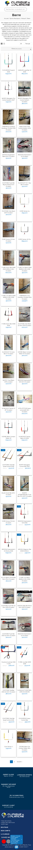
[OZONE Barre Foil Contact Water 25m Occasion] (24, 737)
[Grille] (1, 43)
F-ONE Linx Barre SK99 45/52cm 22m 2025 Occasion (8, 297)
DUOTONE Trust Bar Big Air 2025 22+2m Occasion (8, 184)
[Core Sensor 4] (8, 737)
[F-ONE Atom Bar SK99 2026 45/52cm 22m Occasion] (8, 258)
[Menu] (1, 3)
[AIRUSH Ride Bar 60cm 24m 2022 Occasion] (24, 596)
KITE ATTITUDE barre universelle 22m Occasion (24, 410)
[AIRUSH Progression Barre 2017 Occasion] (8, 145)
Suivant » (19, 761)
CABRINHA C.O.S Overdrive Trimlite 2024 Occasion (24, 297)
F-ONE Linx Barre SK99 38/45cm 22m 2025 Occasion (24, 269)
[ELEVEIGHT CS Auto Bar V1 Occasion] (8, 342)
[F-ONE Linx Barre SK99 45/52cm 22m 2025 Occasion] (8, 286)
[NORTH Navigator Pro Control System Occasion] (24, 88)
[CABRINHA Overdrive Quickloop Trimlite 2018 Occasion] (8, 117)
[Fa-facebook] (8, 841)
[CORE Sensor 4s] (24, 201)
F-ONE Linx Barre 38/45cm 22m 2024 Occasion (24, 579)
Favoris (11, 57)
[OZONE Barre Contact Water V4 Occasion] (24, 342)
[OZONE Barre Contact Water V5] (8, 427)
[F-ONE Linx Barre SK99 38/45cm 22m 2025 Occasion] (24, 258)
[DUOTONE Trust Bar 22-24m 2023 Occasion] (8, 596)
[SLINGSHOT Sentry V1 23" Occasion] (8, 398)
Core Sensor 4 (8, 746)
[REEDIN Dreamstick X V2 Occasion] (24, 145)
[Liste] (4, 43)
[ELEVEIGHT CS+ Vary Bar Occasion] (24, 173)
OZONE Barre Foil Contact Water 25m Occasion (24, 748)
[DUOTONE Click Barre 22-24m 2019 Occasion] (24, 314)
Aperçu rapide (10, 60)
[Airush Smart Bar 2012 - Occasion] (8, 483)
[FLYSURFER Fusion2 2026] (8, 60)
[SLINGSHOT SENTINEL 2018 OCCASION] (24, 680)
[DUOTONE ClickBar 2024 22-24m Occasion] (8, 680)
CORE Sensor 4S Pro (24, 239)
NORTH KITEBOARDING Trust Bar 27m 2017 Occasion (25, 494)
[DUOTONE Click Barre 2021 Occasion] (8, 201)
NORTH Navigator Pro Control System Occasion (24, 100)
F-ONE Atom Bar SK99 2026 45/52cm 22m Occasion (8, 269)
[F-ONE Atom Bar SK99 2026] (8, 314)
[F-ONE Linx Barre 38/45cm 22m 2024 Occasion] (24, 568)
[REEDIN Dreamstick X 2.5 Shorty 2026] (8, 539)
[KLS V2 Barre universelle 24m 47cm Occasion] (8, 568)
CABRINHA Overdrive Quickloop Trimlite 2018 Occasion (8, 128)
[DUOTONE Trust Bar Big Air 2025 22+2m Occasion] (8, 173)
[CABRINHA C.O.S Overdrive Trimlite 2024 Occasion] (24, 286)
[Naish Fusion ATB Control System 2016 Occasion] (24, 117)
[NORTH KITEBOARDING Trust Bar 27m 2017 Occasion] (24, 483)
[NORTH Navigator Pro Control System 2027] (8, 88)
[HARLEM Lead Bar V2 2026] (24, 60)
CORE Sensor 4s (24, 211)
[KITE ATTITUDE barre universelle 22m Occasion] (24, 398)
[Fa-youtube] (4, 841)
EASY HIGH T (24, 847)
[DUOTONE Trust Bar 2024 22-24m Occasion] (8, 624)
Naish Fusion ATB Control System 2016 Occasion (24, 128)
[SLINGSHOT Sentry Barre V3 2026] (24, 427)
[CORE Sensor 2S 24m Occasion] (8, 229)
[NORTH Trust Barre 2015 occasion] (8, 370)
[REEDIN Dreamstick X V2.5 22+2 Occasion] (24, 370)
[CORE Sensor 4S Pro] (24, 229)
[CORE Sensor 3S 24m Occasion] (8, 511)
